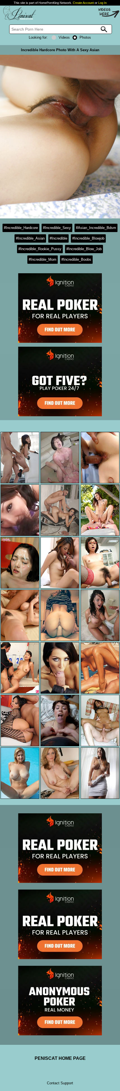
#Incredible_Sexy (57, 228)
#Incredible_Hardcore (21, 228)
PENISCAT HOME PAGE (60, 1058)
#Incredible (58, 238)
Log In (102, 2)
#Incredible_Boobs (76, 259)
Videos (64, 37)
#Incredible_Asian (30, 238)
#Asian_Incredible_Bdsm (96, 228)
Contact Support (60, 1083)
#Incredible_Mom (42, 259)
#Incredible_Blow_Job (84, 249)
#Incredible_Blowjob (88, 238)
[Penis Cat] (18, 19)
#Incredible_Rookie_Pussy (39, 249)
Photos (85, 37)
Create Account (83, 2)
